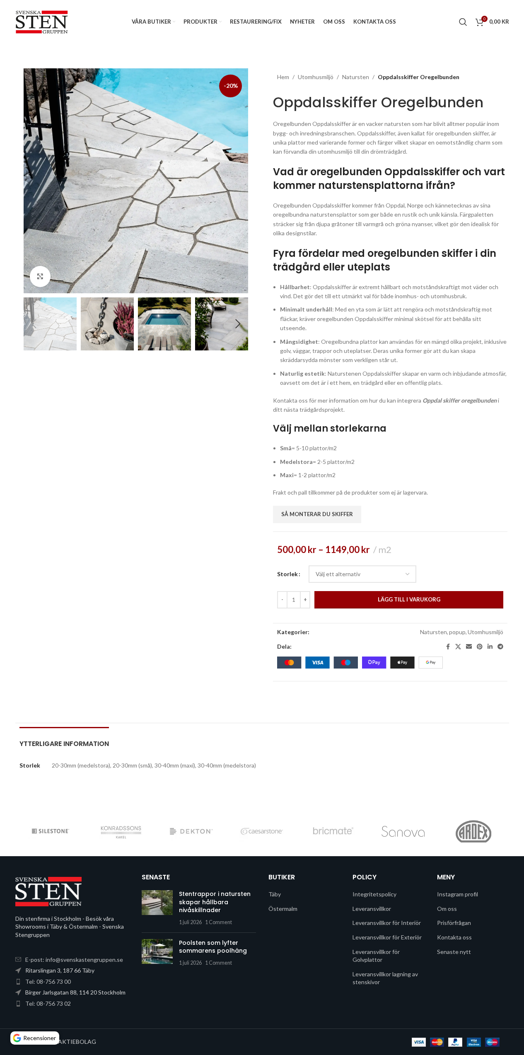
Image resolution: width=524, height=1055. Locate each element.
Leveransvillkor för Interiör (387, 922)
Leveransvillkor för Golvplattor (376, 955)
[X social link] (458, 646)
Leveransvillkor (372, 908)
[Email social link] (469, 646)
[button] (34, 324)
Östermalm (282, 908)
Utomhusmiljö (315, 76)
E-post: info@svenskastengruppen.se (74, 959)
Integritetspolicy (374, 894)
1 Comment (218, 922)
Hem (283, 76)
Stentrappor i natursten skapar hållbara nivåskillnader (215, 902)
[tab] (64, 739)
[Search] (463, 22)
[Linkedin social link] (490, 646)
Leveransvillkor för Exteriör (387, 937)
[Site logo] (42, 20)
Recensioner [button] (39, 1037)
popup (457, 631)
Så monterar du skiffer (317, 514)
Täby (274, 894)
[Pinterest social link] (479, 646)
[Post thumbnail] (157, 908)
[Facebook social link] (448, 646)
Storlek (287, 573)
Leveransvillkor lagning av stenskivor (385, 978)
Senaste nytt (454, 951)
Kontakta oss (454, 937)
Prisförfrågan (454, 922)
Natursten (355, 76)
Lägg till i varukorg (409, 599)
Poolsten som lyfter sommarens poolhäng (213, 947)
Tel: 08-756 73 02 (48, 1003)
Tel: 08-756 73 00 (48, 981)
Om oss (447, 908)
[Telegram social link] (500, 646)
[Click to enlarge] (40, 276)
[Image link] (48, 890)
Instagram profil (457, 894)
